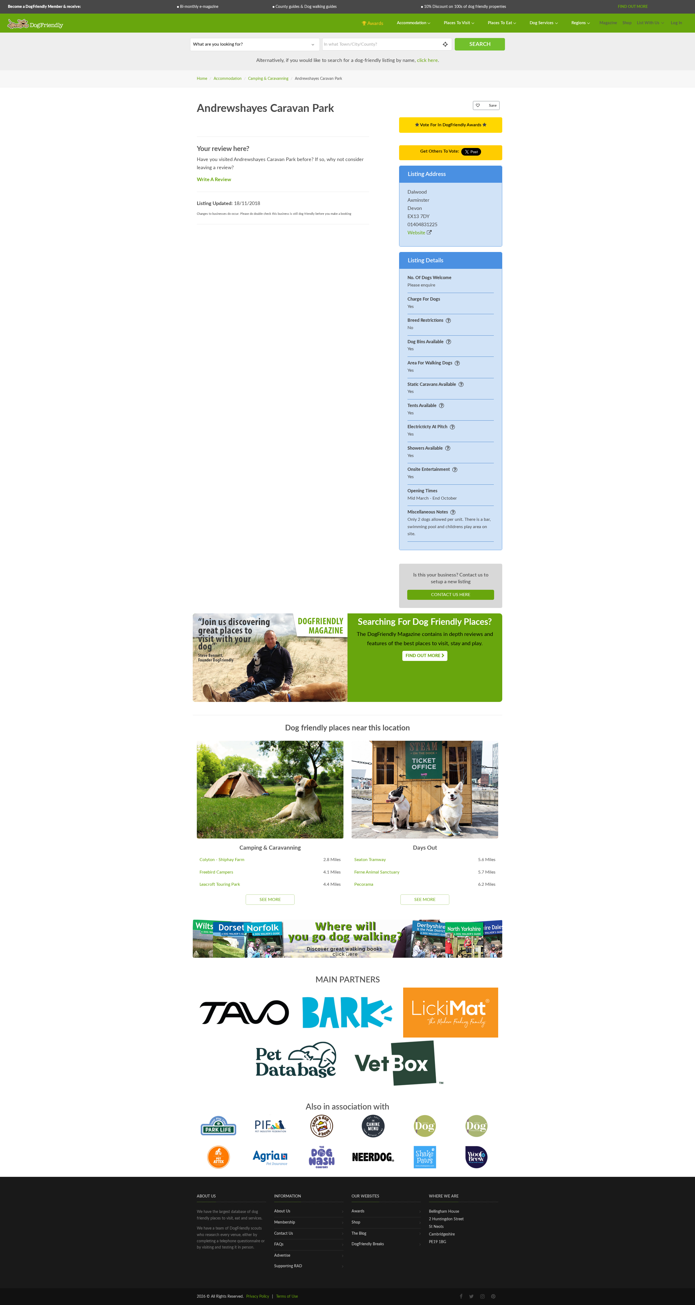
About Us (282, 1211)
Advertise (282, 1255)
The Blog (359, 1233)
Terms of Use (287, 1296)
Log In (676, 23)
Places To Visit (457, 23)
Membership (284, 1222)
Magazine (608, 23)
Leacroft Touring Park (220, 884)
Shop (627, 23)
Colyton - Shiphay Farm (222, 860)
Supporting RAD (288, 1266)
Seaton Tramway (370, 860)
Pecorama (363, 884)
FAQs (278, 1244)
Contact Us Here (450, 594)
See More (270, 899)
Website (417, 233)
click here (427, 60)
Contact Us (283, 1233)
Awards (375, 23)
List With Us (648, 23)
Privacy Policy (257, 1296)
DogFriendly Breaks (368, 1244)
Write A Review (214, 179)
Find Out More (633, 7)
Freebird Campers (216, 872)
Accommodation (412, 23)
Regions (579, 23)
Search (480, 44)
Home (202, 79)
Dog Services (542, 23)
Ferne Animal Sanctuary (376, 872)
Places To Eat (500, 23)
